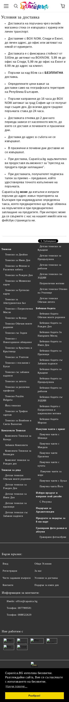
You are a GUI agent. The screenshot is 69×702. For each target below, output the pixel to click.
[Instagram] (14, 622)
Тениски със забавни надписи (16, 374)
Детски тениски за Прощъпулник (49, 257)
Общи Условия (42, 563)
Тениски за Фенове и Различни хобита (16, 268)
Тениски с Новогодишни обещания (17, 340)
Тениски (6, 249)
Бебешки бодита (46, 308)
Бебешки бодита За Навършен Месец (50, 334)
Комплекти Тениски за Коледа (17, 438)
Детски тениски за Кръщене (49, 248)
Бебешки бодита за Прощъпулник (49, 380)
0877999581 (24, 608)
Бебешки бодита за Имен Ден (49, 343)
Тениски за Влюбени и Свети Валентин (17, 422)
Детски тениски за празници (15, 505)
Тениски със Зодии (16, 333)
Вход (5, 563)
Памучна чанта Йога (51, 486)
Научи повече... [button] (16, 686)
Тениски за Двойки (16, 254)
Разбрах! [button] (34, 695)
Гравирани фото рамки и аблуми (51, 530)
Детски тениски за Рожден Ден (15, 486)
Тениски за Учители (17, 357)
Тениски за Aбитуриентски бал (14, 301)
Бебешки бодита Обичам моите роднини (51, 315)
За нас (38, 571)
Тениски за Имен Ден (17, 260)
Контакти (8, 585)
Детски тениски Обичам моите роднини (17, 477)
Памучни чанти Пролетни (48, 455)
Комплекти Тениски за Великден (17, 452)
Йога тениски (13, 405)
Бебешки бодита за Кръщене (49, 371)
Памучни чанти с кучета (48, 464)
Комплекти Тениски (13, 430)
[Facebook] (6, 622)
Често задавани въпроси (17, 578)
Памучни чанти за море (49, 473)
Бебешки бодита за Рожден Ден (49, 325)
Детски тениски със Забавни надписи (15, 514)
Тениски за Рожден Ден (19, 275)
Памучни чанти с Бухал (53, 480)
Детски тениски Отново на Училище (52, 291)
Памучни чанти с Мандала (48, 445)
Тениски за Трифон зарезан (15, 413)
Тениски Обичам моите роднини (17, 325)
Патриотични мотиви (52, 283)
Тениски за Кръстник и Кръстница (17, 350)
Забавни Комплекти (16, 445)
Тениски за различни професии (16, 389)
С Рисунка (46, 501)
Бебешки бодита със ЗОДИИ (50, 399)
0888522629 (24, 614)
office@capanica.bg (26, 601)
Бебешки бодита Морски (48, 421)
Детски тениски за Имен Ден (15, 496)
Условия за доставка (46, 578)
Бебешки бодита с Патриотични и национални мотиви (49, 410)
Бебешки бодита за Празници (49, 352)
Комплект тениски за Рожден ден (16, 462)
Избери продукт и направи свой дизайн (49, 495)
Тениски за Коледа (16, 318)
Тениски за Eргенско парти (16, 292)
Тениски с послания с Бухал (16, 365)
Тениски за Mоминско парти (17, 283)
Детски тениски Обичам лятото (48, 300)
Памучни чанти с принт (50, 429)
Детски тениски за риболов (49, 267)
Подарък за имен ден (46, 585)
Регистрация (10, 571)
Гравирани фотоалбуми (53, 537)
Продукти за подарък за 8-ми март (50, 520)
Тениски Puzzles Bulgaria (13, 398)
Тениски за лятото (15, 381)
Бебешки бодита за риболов (49, 389)
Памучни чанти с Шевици (48, 436)
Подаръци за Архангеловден (45, 510)
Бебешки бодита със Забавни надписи (50, 362)
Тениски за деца (11, 470)
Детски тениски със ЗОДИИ (50, 276)
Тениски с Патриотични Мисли (18, 310)
